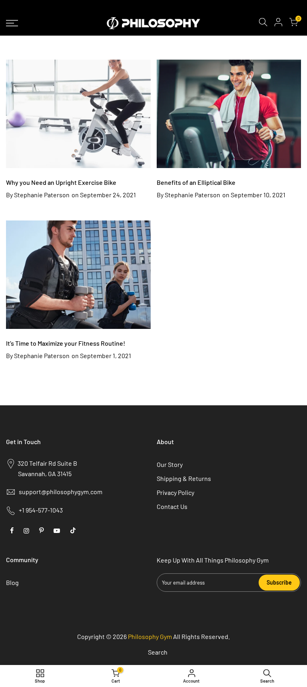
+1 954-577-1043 (41, 510)
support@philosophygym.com (60, 491)
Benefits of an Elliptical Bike (196, 182)
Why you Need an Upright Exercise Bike (61, 182)
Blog (12, 582)
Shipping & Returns (184, 478)
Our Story (170, 464)
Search (157, 652)
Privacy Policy (175, 492)
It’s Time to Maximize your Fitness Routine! (65, 343)
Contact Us (172, 506)
